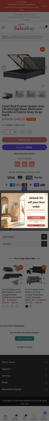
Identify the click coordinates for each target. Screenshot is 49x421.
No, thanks (36, 225)
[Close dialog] (46, 194)
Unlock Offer (36, 218)
